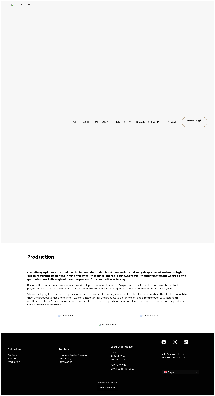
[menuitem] (180, 372)
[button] (164, 342)
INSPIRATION (124, 122)
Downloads (65, 362)
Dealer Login (66, 358)
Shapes (12, 358)
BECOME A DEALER (147, 122)
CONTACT (169, 122)
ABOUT (106, 122)
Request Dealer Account (73, 355)
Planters (12, 355)
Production (14, 362)
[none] (180, 372)
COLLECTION (90, 122)
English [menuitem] (171, 372)
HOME (73, 122)
